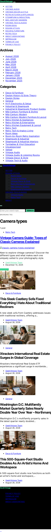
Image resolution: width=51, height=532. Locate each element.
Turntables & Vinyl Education (20, 144)
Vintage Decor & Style (16, 12)
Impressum (10, 39)
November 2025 (13, 80)
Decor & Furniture (14, 31)
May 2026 (10, 64)
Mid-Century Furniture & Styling (21, 111)
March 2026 (11, 69)
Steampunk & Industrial (17, 17)
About (8, 200)
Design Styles (12, 28)
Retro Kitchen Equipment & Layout (23, 125)
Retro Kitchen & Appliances (19, 15)
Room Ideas (11, 25)
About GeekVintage (15, 36)
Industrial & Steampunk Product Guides (25, 109)
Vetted (9, 6)
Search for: (5, 208)
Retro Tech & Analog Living (19, 130)
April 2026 (10, 67)
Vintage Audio (12, 9)
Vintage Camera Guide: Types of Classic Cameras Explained (23, 240)
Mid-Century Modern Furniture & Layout (25, 117)
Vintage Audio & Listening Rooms (22, 155)
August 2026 (12, 56)
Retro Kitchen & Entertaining (20, 122)
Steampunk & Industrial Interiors (21, 141)
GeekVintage (6, 1)
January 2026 (12, 75)
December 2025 (13, 78)
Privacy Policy (13, 44)
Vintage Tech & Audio (16, 23)
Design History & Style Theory (20, 95)
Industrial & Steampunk (17, 106)
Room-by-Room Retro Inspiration (22, 136)
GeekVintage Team (13, 262)
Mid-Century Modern (16, 20)
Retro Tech (11, 34)
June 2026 (10, 61)
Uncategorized (13, 147)
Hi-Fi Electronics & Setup (18, 103)
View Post (4, 269)
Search (30, 211)
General (9, 100)
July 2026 (10, 59)
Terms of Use (12, 42)
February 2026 (13, 72)
